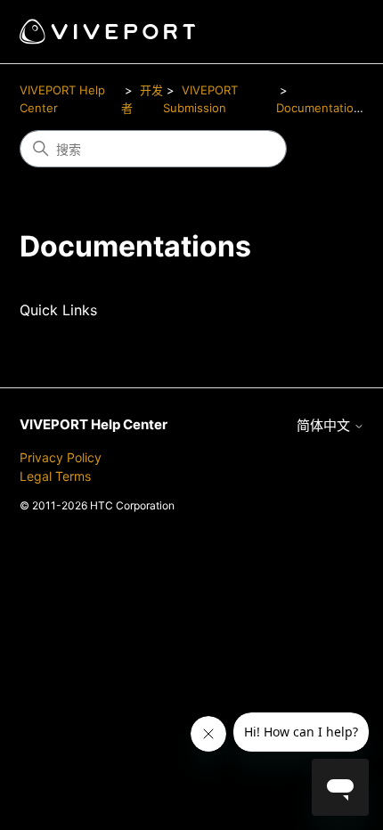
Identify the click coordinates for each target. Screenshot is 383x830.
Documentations (321, 108)
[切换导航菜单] (332, 32)
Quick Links (58, 310)
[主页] (107, 32)
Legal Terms (55, 476)
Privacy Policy (61, 457)
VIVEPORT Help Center (93, 424)
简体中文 (325, 425)
